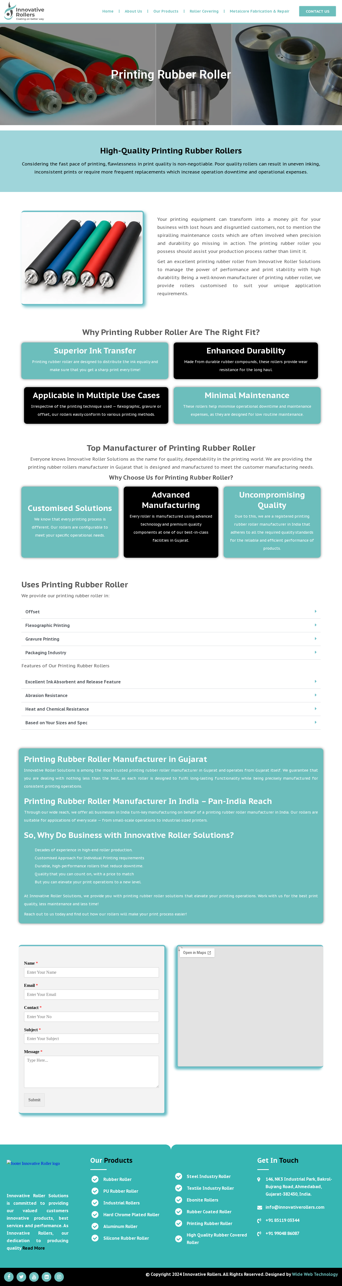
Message (33, 1051)
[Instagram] (59, 1277)
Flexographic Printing (47, 625)
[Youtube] (34, 1277)
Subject (32, 1029)
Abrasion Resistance (46, 695)
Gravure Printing (42, 639)
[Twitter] (21, 1277)
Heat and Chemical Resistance (57, 709)
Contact (33, 1007)
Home (108, 11)
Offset (32, 611)
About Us (133, 11)
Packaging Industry (45, 652)
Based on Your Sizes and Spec (56, 722)
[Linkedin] (46, 1277)
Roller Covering (204, 11)
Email (31, 985)
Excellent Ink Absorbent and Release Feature (73, 681)
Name (31, 963)
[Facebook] (9, 1277)
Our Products (165, 11)
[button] (171, 612)
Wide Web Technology (315, 1274)
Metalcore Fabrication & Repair (259, 11)
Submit (34, 1100)
